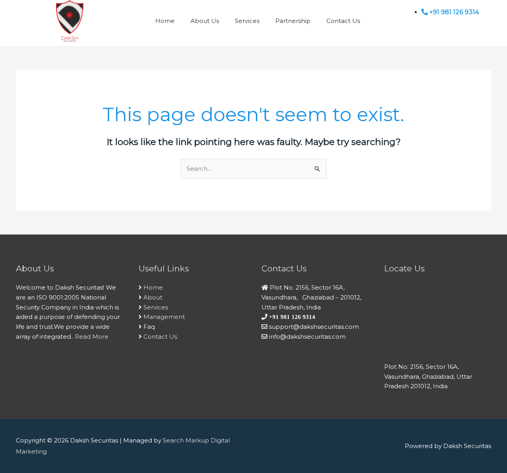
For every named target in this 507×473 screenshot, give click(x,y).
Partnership (293, 21)
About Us (205, 21)
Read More (92, 336)
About (152, 297)
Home (165, 21)
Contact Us (343, 21)
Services (247, 21)
